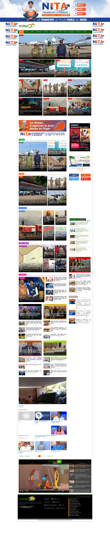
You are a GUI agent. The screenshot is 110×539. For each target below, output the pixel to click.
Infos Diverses (72, 311)
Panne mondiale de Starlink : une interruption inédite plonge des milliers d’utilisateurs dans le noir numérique (60, 291)
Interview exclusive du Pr (56, 450)
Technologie (71, 31)
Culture (65, 31)
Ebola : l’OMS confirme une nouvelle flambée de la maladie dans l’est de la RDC (58, 371)
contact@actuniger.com (26, 507)
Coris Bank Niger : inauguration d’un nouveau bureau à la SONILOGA (34, 371)
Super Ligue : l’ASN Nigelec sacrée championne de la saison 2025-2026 (58, 335)
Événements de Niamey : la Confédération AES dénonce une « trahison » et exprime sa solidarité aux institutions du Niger (82, 230)
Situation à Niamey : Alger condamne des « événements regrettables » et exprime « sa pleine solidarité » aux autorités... (82, 243)
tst (18, 421)
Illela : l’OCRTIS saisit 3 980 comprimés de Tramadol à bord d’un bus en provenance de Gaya (79, 267)
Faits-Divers (48, 502)
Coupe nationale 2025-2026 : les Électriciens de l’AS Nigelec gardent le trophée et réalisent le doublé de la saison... (58, 329)
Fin (52, 456)
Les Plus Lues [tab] (82, 219)
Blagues (47, 498)
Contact (84, 31)
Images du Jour (55, 498)
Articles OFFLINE (73, 512)
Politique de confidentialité (51, 505)
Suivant (49, 456)
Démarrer (21, 456)
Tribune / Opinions (23, 246)
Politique (27, 31)
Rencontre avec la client (23, 435)
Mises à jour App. (61, 508)
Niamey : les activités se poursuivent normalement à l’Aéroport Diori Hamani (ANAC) (82, 236)
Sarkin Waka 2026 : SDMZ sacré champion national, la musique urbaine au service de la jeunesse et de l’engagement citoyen (30, 314)
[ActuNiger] (27, 25)
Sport (60, 31)
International (39, 31)
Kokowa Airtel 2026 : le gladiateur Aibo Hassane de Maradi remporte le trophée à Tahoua (58, 322)
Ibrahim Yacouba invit (39, 450)
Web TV (62, 505)
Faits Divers (72, 514)
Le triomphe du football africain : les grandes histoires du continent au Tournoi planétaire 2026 (83, 313)
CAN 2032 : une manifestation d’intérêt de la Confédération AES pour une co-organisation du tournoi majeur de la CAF (55, 314)
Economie (45, 31)
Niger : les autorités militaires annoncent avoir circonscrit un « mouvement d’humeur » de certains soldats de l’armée (82, 249)
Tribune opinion (72, 503)
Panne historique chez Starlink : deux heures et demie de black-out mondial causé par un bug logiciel (60, 284)
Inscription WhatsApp (50, 508)
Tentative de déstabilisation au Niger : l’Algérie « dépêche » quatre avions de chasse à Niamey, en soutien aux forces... (82, 224)
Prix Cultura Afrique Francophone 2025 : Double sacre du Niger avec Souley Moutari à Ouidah (34, 335)
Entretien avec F (54, 435)
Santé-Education (53, 31)
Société (32, 31)
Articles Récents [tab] (74, 219)
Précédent (27, 456)
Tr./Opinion (78, 31)
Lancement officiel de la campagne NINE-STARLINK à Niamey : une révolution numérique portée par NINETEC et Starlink (60, 298)
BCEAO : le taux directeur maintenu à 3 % (33, 364)
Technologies (22, 277)
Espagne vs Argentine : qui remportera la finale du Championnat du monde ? (83, 321)
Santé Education (73, 504)
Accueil (21, 31)
